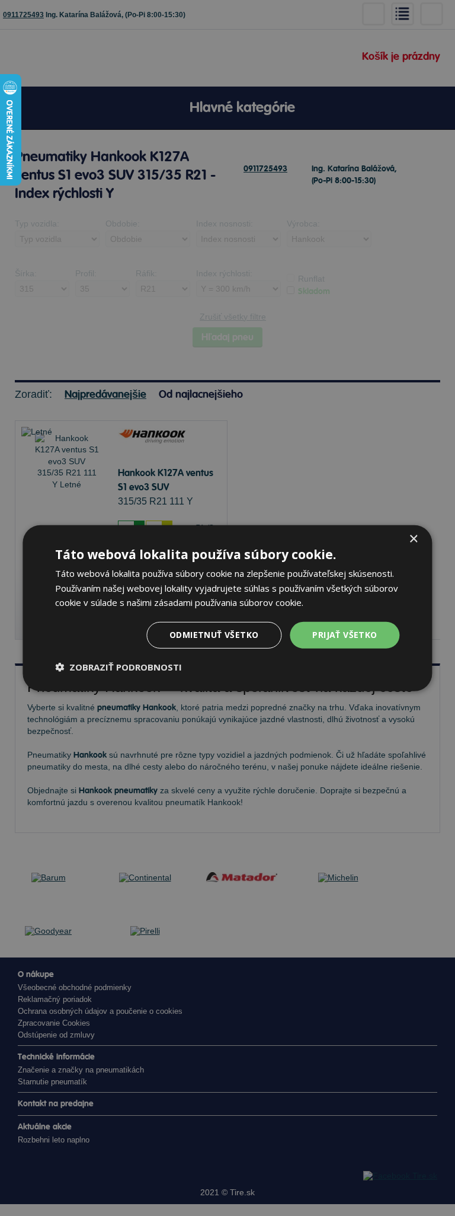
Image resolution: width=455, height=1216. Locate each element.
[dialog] (227, 608)
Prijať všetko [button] (344, 634)
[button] (118, 667)
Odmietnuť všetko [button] (213, 634)
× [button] (413, 538)
